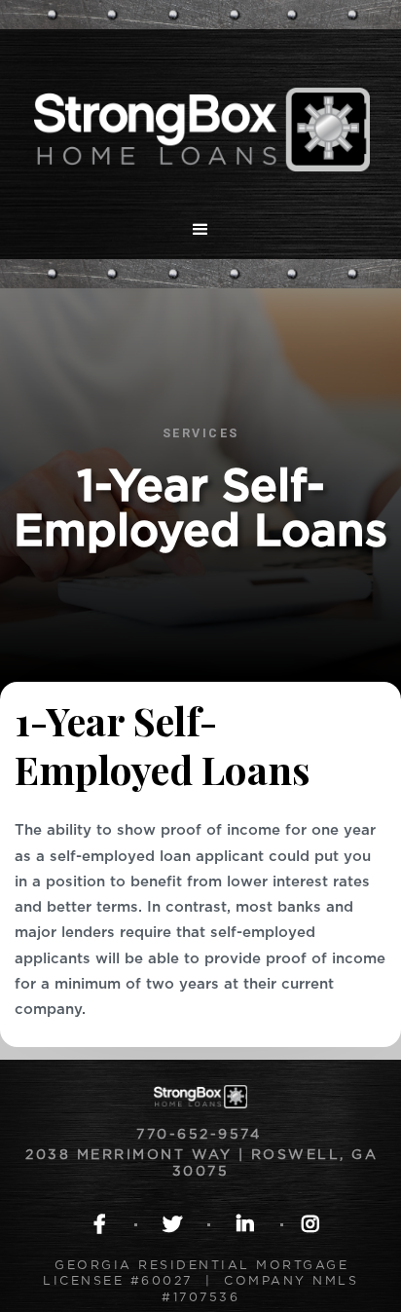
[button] (200, 230)
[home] (200, 115)
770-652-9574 (202, 1135)
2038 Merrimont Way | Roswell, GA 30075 (201, 1163)
